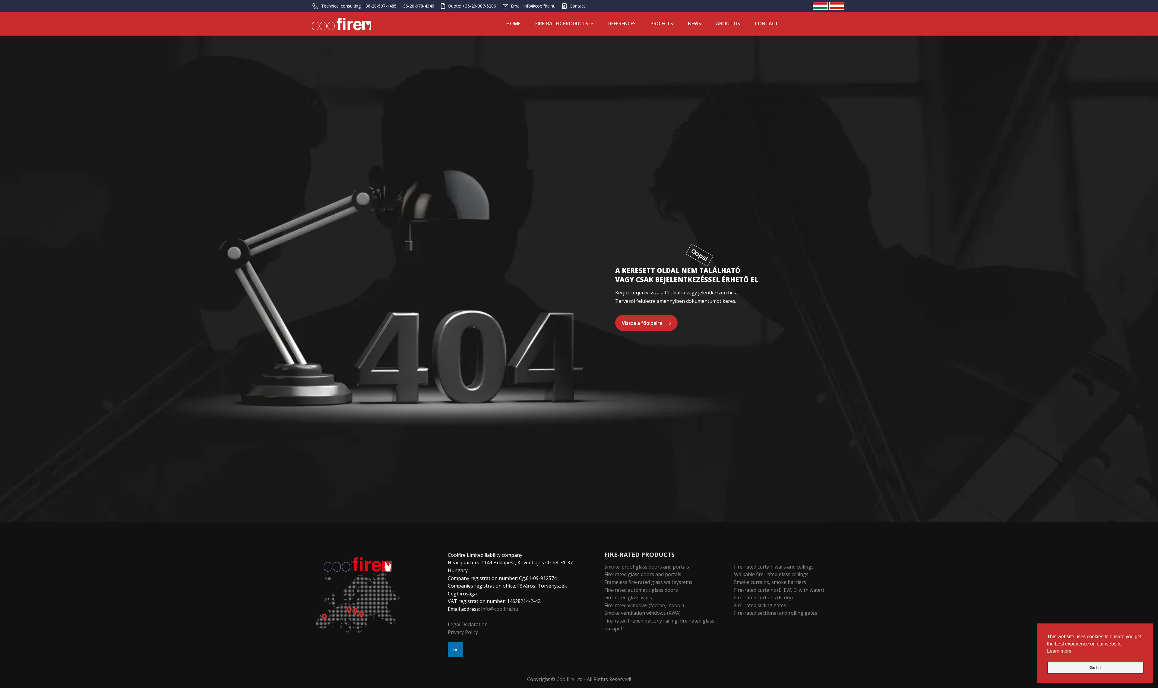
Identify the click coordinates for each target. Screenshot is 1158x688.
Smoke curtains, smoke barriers (770, 582)
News (694, 23)
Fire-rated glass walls (628, 597)
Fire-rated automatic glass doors (641, 590)
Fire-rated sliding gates (760, 605)
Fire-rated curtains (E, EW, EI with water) (779, 590)
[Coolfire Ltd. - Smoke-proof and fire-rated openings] (342, 24)
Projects (661, 23)
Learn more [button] (1059, 651)
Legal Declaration (468, 624)
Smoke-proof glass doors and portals (646, 566)
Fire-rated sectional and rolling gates (775, 613)
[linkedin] (455, 649)
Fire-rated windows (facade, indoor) (644, 605)
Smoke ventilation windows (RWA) (642, 613)
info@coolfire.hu (499, 609)
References (622, 23)
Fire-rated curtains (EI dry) (763, 597)
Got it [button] (1095, 667)
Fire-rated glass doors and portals (642, 574)
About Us (728, 23)
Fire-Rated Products (561, 23)
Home (513, 23)
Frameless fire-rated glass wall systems (648, 582)
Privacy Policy (463, 632)
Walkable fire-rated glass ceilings (771, 574)
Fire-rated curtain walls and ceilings (774, 566)
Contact (766, 23)
